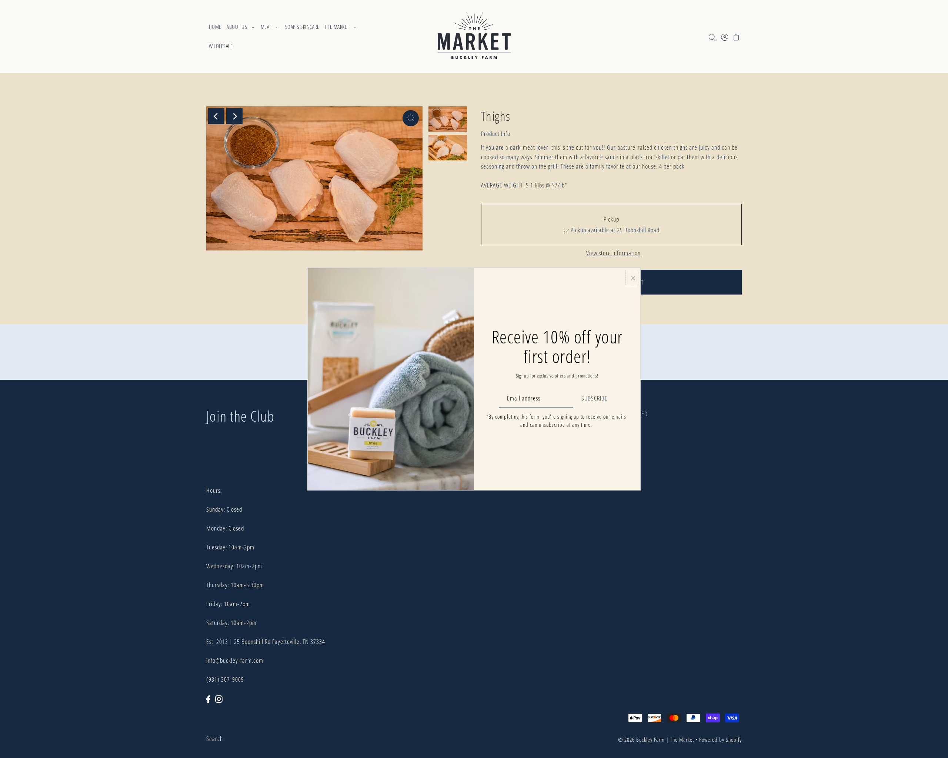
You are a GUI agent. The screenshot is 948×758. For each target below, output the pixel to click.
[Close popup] (631, 277)
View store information (613, 253)
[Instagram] (219, 698)
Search (214, 738)
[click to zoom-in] (411, 118)
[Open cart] (736, 36)
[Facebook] (208, 698)
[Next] (234, 116)
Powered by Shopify (720, 739)
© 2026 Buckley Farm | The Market (656, 739)
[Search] (712, 36)
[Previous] (216, 116)
